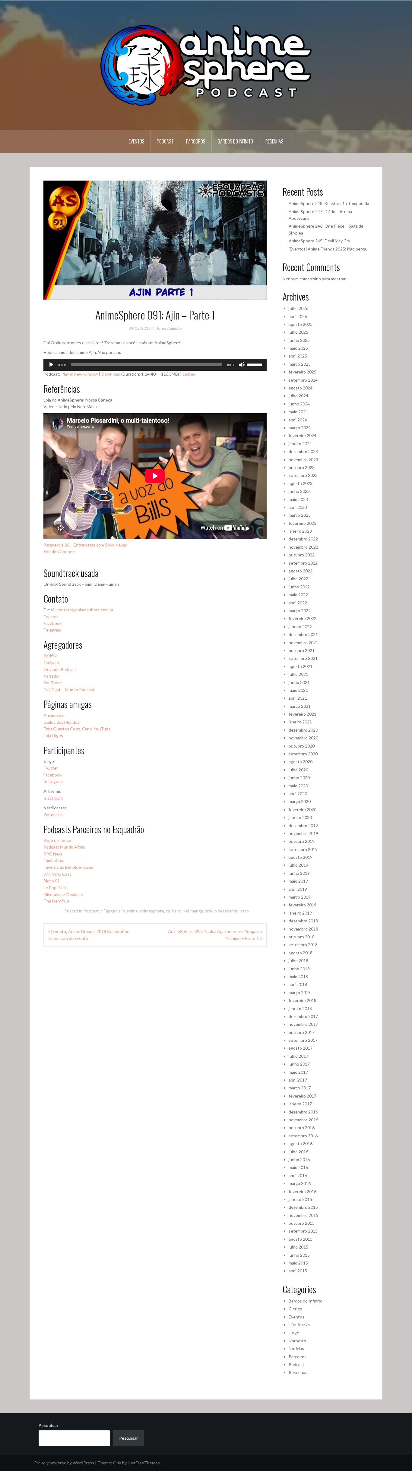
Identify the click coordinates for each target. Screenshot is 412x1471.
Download (110, 373)
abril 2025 (298, 355)
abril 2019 (298, 889)
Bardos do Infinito (235, 141)
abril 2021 (298, 698)
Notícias (296, 1348)
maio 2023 (298, 499)
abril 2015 (298, 1270)
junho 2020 (299, 777)
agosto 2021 (300, 666)
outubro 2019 (302, 841)
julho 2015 (298, 1246)
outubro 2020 (302, 745)
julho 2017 (298, 1056)
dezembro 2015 (303, 1207)
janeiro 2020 (300, 817)
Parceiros (195, 141)
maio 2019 (298, 881)
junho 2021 (299, 682)
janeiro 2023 (300, 531)
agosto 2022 (300, 570)
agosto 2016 (300, 1143)
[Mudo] (242, 365)
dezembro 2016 (303, 1111)
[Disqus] (155, 1042)
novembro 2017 (303, 1024)
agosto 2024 (300, 387)
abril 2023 (298, 507)
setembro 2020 (303, 753)
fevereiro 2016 (302, 1191)
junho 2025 (299, 340)
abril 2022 (298, 602)
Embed (188, 373)
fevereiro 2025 (302, 371)
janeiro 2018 (300, 1008)
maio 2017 (298, 1072)
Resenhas (274, 141)
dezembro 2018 (303, 920)
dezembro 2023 (303, 451)
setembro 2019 (303, 849)
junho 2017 (299, 1063)
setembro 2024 (303, 380)
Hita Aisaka (299, 1324)
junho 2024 (299, 403)
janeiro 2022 (300, 626)
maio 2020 (298, 785)
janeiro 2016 (300, 1199)
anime (132, 910)
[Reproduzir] (51, 365)
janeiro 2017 (300, 1103)
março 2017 (300, 1087)
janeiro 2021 (300, 721)
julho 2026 (298, 308)
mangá (197, 910)
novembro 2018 (303, 928)
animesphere (152, 910)
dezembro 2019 (303, 825)
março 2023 (300, 515)
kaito (177, 910)
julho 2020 (298, 769)
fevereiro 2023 (302, 523)
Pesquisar (49, 1425)
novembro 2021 (303, 642)
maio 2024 (298, 411)
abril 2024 (298, 419)
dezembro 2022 (303, 538)
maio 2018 (298, 976)
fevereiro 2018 (302, 1000)
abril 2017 (298, 1079)
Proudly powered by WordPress (64, 1462)
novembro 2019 (303, 833)
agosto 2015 (300, 1239)
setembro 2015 (303, 1230)
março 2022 (300, 610)
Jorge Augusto (169, 328)
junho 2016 (299, 1159)
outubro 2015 (302, 1223)
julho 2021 (298, 674)
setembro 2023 (303, 475)
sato (244, 910)
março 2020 (300, 801)
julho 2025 (298, 332)
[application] (155, 365)
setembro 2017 (303, 1040)
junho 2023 (299, 491)
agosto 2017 (300, 1047)
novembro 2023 (303, 459)
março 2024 (300, 427)
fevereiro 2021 (302, 714)
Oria (117, 1462)
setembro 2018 (303, 944)
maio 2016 (298, 1167)
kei (186, 910)
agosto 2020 (300, 761)
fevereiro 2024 (302, 435)
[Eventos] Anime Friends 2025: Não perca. (328, 248)
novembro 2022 (303, 547)
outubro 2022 (302, 554)
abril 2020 (298, 793)
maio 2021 (298, 690)
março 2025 (300, 364)
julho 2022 (298, 578)
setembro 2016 (303, 1135)
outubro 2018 (302, 936)
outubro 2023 (302, 467)
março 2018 (300, 992)
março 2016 (300, 1183)
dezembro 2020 (303, 729)
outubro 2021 (302, 650)
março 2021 (300, 706)
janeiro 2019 (300, 912)
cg (168, 910)
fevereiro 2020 (302, 809)
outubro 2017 (302, 1032)
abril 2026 (298, 316)
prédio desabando (222, 910)
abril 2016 (298, 1175)
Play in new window (79, 373)
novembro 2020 (303, 737)
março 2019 (300, 896)
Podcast (165, 141)
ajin (122, 910)
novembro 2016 (303, 1119)
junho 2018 (299, 968)
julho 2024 (298, 395)
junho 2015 (299, 1255)
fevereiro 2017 (302, 1095)
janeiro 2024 (300, 443)
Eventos (136, 141)
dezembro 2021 (303, 634)
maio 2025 (298, 348)
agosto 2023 (300, 483)
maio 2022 (298, 594)
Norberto (297, 1340)
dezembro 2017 (303, 1016)
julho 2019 (298, 865)
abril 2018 (298, 984)
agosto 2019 (300, 857)
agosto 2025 (300, 324)
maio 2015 (298, 1262)
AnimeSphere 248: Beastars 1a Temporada (329, 203)
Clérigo (295, 1308)
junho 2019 (299, 873)
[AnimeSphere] (206, 64)
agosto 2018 (300, 952)
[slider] (255, 364)
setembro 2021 (303, 658)
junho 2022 (299, 586)
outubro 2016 (302, 1127)
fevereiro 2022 (302, 618)
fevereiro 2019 (302, 904)
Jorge (294, 1332)
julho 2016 (298, 1151)
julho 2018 (298, 960)
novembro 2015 (303, 1215)
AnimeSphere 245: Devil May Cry (319, 240)
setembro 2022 (303, 562)
